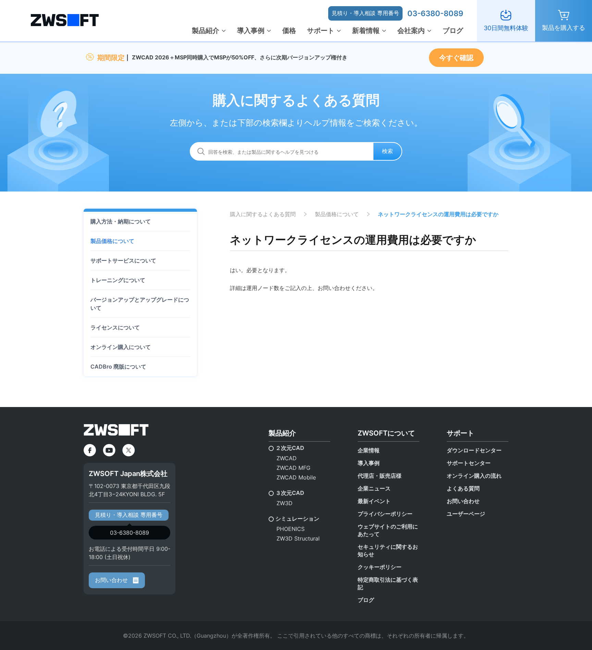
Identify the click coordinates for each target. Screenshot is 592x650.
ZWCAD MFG (293, 467)
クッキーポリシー (380, 567)
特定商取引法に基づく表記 (388, 583)
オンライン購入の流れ (474, 475)
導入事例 (250, 30)
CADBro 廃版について (118, 366)
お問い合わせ (112, 580)
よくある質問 (463, 488)
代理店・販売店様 (380, 475)
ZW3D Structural (298, 538)
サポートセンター (469, 463)
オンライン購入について (120, 347)
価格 (289, 30)
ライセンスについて (115, 327)
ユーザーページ (466, 513)
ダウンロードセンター (474, 450)
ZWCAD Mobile (296, 477)
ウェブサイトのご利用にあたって (388, 530)
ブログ (453, 30)
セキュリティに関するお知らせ (388, 550)
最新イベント (374, 501)
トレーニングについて (117, 280)
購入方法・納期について (120, 221)
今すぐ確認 (456, 58)
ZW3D (284, 503)
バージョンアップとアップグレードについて (139, 303)
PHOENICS (290, 528)
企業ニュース (374, 488)
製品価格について (112, 240)
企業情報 (369, 450)
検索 (387, 151)
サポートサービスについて (123, 260)
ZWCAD (286, 458)
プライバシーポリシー (385, 513)
